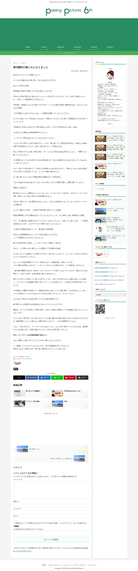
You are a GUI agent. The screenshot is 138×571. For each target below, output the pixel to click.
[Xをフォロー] (111, 123)
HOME (44, 565)
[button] (82, 377)
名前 (16, 501)
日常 (16, 369)
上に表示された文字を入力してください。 (29, 529)
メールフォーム (66, 565)
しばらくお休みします (101, 284)
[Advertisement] (69, 31)
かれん (110, 82)
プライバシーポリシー (79, 565)
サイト (15, 516)
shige (119, 280)
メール (16, 509)
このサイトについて (54, 565)
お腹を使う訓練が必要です (102, 267)
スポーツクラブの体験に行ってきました (106, 276)
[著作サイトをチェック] (109, 123)
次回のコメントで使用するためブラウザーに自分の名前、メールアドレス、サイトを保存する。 (51, 523)
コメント (17, 479)
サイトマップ (92, 565)
